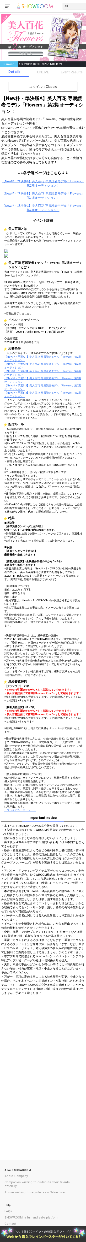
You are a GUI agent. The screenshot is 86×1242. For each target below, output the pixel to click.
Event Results (72, 72)
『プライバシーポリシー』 (20, 810)
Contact (10, 1223)
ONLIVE (43, 72)
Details (14, 72)
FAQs (8, 1211)
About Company (16, 1176)
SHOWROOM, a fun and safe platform (31, 1217)
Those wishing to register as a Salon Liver (35, 1192)
